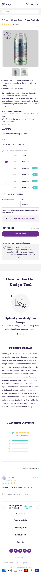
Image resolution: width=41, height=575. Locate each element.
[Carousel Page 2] (20, 334)
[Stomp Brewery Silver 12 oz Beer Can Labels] (20, 48)
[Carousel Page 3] (23, 334)
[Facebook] (16, 551)
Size (4, 140)
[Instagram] (25, 551)
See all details (7, 124)
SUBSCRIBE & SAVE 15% (25, 219)
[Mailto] (29, 551)
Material (6, 129)
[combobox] (20, 12)
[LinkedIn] (20, 551)
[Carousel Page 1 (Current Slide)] (17, 334)
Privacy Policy (15, 567)
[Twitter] (11, 551)
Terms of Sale (26, 567)
